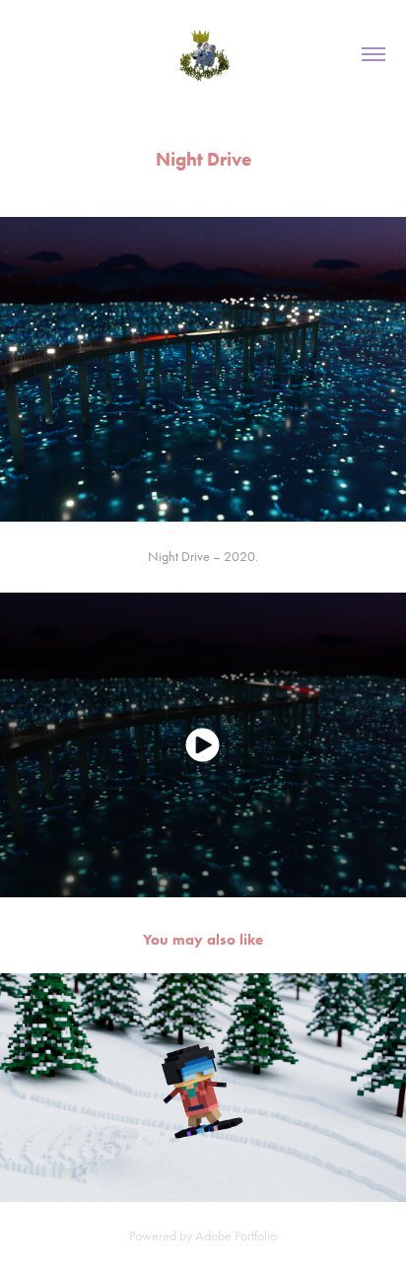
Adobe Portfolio (236, 1236)
